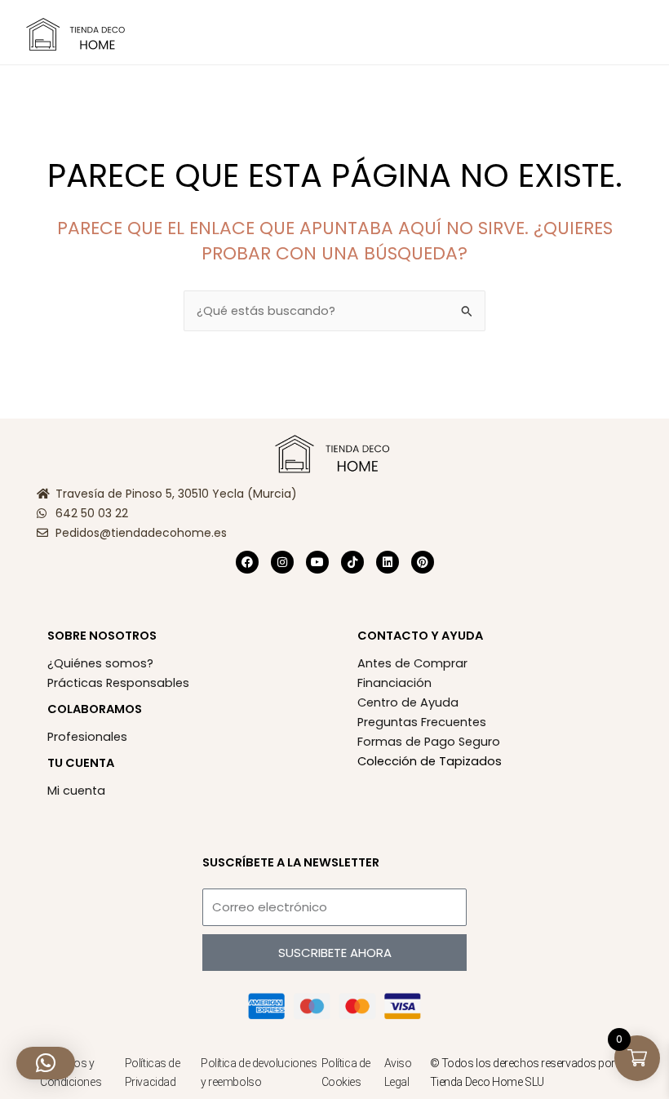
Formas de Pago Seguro (428, 741)
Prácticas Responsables (118, 683)
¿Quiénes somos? (100, 663)
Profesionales (87, 737)
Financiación (394, 683)
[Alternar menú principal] (636, 32)
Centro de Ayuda (408, 702)
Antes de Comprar (412, 663)
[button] (174, 33)
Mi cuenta (76, 790)
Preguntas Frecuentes (421, 722)
